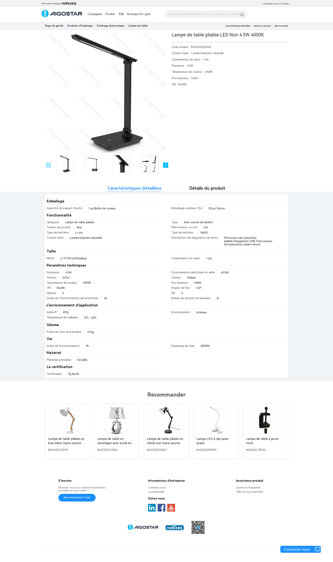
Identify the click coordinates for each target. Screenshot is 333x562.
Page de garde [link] (54, 25)
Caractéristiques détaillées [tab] (134, 188)
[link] (80, 25)
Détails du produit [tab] (207, 188)
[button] (165, 165)
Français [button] (284, 4)
